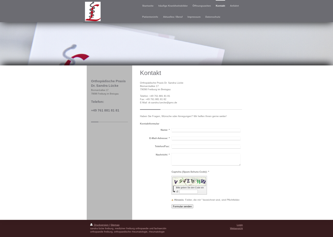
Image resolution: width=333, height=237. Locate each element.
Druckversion (101, 224)
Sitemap (114, 224)
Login (240, 224)
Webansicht (236, 228)
